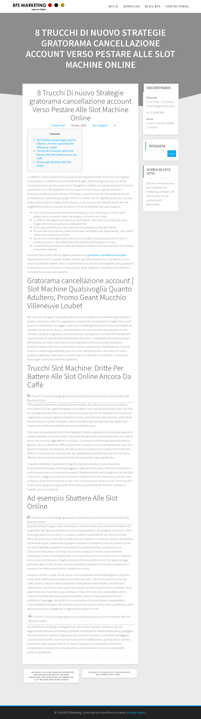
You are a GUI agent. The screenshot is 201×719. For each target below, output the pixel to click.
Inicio (113, 6)
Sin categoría (100, 125)
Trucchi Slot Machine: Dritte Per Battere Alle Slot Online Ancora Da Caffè (56, 154)
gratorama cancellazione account (106, 255)
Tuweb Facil (58, 125)
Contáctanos (177, 6)
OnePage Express (136, 712)
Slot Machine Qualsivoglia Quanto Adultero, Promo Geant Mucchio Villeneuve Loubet (56, 143)
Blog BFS (153, 6)
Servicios (131, 6)
